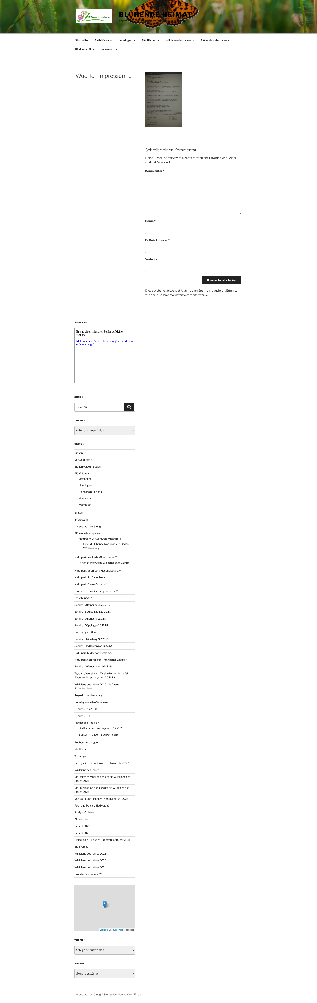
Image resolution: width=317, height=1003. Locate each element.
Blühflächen (149, 40)
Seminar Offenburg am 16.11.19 (93, 666)
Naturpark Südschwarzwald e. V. (93, 652)
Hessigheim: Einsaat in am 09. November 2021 (102, 763)
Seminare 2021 (83, 715)
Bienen (78, 452)
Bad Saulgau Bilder (85, 632)
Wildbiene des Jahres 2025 (90, 860)
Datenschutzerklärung (87, 526)
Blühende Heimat (155, 14)
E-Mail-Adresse (157, 240)
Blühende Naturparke (214, 40)
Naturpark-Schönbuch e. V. (90, 577)
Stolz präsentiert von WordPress (123, 994)
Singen (78, 512)
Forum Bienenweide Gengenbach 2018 (97, 591)
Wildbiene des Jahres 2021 (90, 867)
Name (150, 221)
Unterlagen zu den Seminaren (91, 702)
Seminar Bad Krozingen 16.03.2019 (95, 645)
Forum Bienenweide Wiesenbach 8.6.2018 (104, 562)
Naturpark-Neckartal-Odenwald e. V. (95, 557)
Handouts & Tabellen (86, 722)
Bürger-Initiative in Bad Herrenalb (98, 734)
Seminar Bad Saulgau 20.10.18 (92, 611)
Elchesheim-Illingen (90, 491)
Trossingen (80, 756)
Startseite (81, 40)
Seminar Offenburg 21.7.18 (90, 618)
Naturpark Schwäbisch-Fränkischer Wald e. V (101, 659)
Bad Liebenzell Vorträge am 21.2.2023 (101, 728)
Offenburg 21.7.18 (84, 597)
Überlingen (85, 485)
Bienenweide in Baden (87, 466)
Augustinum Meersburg (88, 695)
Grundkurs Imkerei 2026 (88, 874)
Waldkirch (85, 498)
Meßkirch (80, 749)
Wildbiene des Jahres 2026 (90, 853)
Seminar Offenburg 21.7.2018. (92, 604)
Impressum (107, 49)
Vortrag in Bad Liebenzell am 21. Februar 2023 (101, 798)
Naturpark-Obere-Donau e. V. (91, 584)
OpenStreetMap (116, 929)
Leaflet (103, 929)
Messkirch (85, 504)
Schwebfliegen (83, 459)
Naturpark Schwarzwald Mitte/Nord (100, 538)
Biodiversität (83, 49)
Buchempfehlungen (86, 742)
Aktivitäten (102, 40)
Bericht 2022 (82, 826)
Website (151, 259)
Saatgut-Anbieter (84, 812)
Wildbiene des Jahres (178, 40)
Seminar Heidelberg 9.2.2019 (91, 639)
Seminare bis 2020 (85, 708)
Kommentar (154, 171)
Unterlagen (125, 40)
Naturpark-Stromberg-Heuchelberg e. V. (97, 570)
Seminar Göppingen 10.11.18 (91, 625)
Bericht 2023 (82, 833)
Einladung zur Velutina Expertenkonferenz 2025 (102, 839)
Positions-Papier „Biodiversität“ (92, 805)
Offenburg (85, 478)
